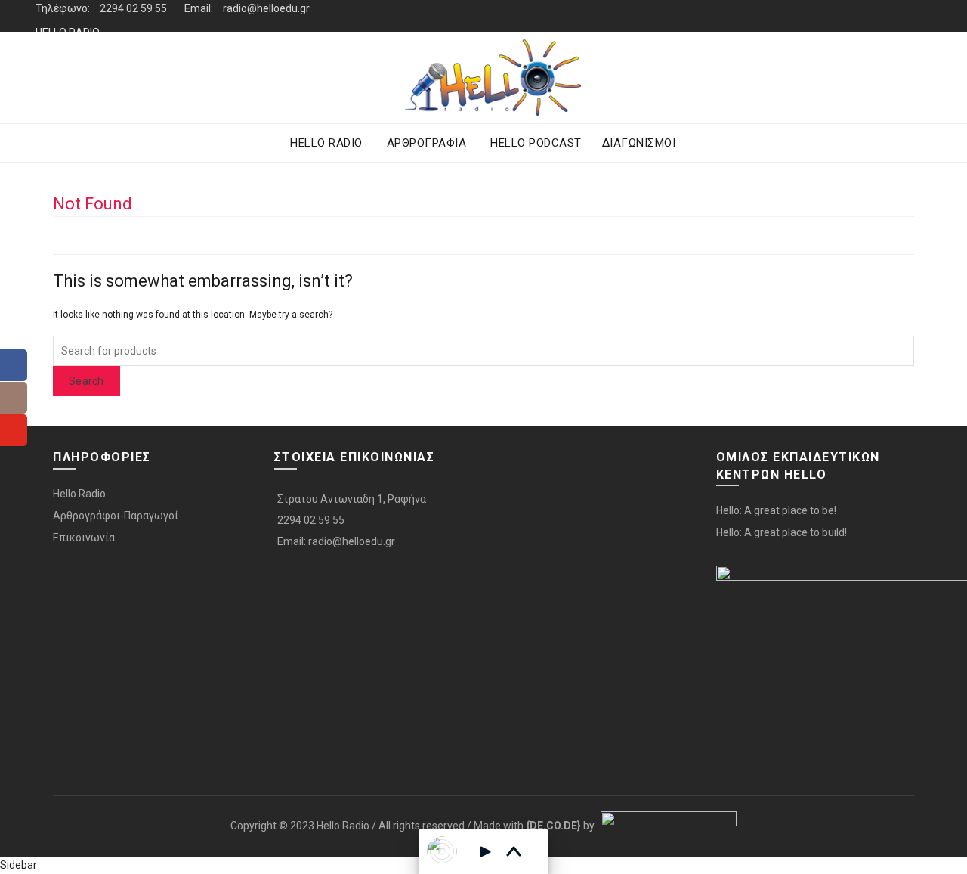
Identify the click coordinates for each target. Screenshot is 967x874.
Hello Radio (79, 494)
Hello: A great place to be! (776, 510)
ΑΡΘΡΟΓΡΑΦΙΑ (427, 143)
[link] (553, 826)
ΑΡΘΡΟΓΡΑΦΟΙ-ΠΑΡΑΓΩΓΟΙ (102, 64)
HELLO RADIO (68, 32)
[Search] (919, 78)
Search (86, 381)
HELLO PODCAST (536, 143)
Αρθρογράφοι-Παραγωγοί (115, 516)
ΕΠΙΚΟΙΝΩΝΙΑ (66, 96)
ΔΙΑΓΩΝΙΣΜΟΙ (639, 143)
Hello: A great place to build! (781, 532)
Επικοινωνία (84, 538)
